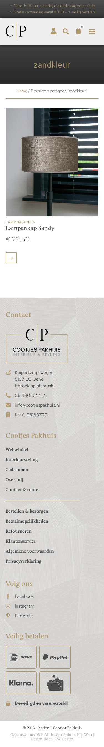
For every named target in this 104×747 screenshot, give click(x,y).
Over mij (14, 480)
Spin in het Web (77, 735)
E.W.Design (63, 739)
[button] (65, 31)
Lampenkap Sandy (30, 228)
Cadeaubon (17, 470)
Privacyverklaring (23, 561)
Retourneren (19, 531)
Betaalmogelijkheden (27, 521)
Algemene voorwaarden (30, 551)
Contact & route (22, 490)
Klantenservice (21, 541)
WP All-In (46, 735)
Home (22, 90)
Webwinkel (17, 450)
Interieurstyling (22, 460)
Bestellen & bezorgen (27, 511)
